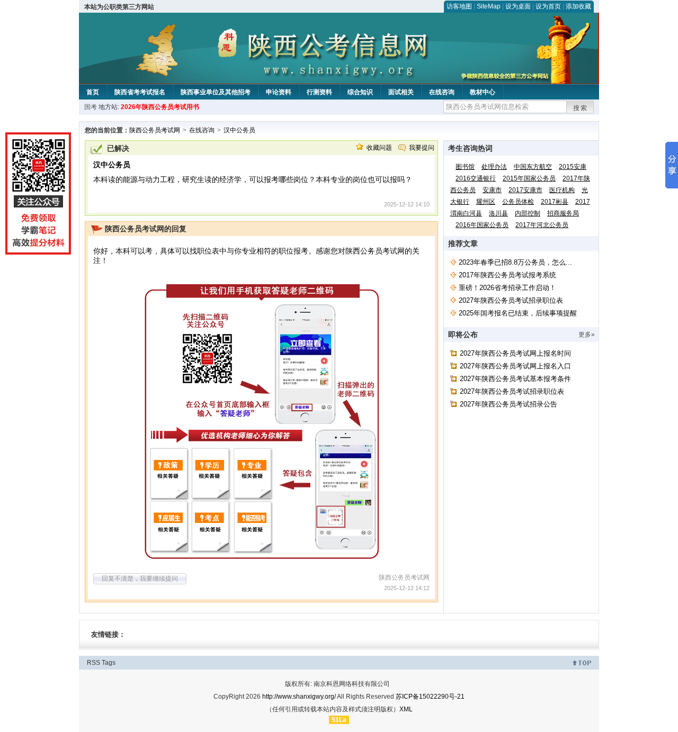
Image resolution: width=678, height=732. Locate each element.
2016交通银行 (476, 178)
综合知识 (360, 92)
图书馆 (465, 166)
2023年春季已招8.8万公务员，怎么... (515, 262)
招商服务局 (563, 213)
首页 (92, 92)
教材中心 (482, 92)
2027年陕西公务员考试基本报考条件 (515, 379)
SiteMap (489, 6)
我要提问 (421, 147)
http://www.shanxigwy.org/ (299, 696)
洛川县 (498, 213)
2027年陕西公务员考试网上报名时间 (515, 353)
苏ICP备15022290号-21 (430, 696)
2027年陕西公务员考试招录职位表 (511, 300)
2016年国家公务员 (482, 225)
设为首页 (548, 6)
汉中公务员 (239, 130)
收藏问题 (379, 147)
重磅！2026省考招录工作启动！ (507, 288)
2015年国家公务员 (529, 178)
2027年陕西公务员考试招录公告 (508, 404)
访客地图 (459, 6)
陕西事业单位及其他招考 (216, 92)
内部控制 (527, 213)
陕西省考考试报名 (139, 92)
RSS (93, 662)
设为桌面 (518, 6)
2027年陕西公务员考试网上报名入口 (515, 366)
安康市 (492, 190)
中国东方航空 (533, 166)
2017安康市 (525, 190)
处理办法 (494, 166)
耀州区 (485, 201)
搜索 (580, 108)
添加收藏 (578, 6)
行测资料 (319, 92)
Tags (108, 662)
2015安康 (572, 166)
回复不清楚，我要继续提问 (140, 578)
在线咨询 (441, 92)
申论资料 (278, 92)
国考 (90, 107)
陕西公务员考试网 (154, 130)
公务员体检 (518, 201)
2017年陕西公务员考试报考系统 (507, 275)
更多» (586, 334)
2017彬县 (554, 201)
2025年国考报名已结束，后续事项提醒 (518, 313)
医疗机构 (562, 190)
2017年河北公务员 (541, 225)
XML (406, 709)
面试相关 (401, 92)
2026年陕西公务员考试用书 (160, 107)
